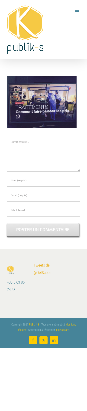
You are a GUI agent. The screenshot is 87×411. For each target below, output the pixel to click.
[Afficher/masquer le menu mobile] (77, 11)
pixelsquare (62, 330)
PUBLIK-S (34, 324)
